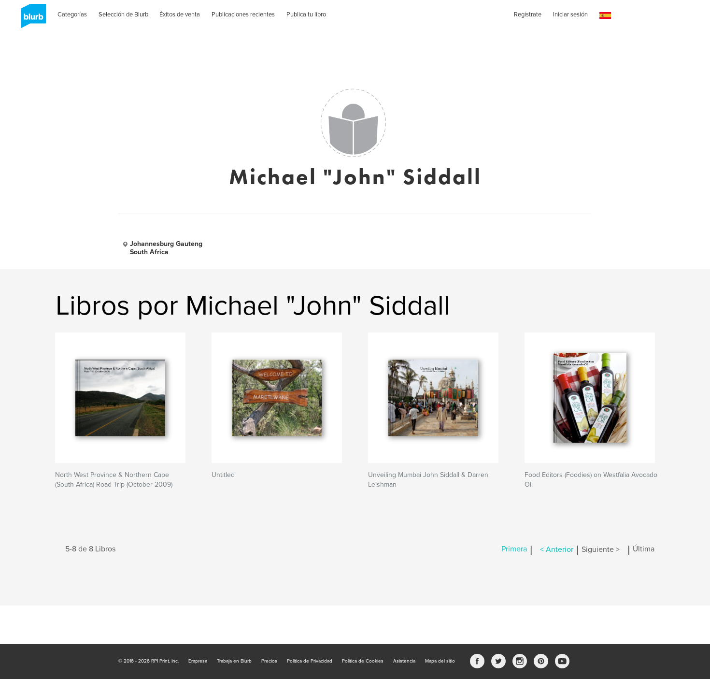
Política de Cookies (362, 661)
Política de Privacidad (309, 661)
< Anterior (556, 549)
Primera (514, 549)
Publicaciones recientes (243, 14)
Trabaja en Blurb (234, 661)
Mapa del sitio (440, 661)
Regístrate (527, 14)
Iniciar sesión (570, 14)
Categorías (72, 14)
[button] (605, 16)
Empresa (197, 661)
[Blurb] (30, 19)
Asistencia (404, 661)
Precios (269, 661)
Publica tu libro (306, 14)
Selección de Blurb (123, 14)
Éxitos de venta (179, 14)
